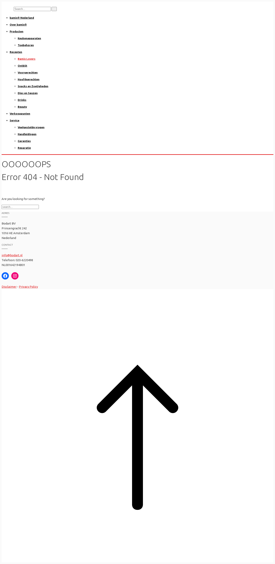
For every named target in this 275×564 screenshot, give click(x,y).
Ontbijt (22, 65)
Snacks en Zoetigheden (33, 86)
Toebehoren (26, 45)
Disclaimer (9, 286)
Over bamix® (18, 24)
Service (14, 120)
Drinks (22, 99)
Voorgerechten (28, 72)
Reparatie (24, 147)
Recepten (16, 52)
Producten (16, 31)
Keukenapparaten (29, 38)
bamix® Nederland (22, 17)
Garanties (24, 141)
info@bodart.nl (12, 255)
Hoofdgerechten (28, 79)
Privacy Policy (28, 286)
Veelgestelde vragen (31, 127)
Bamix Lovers (26, 58)
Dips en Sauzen (28, 93)
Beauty (22, 106)
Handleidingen (27, 134)
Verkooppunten (20, 113)
